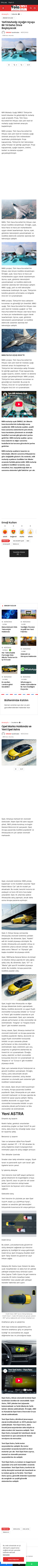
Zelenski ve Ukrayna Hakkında (28, 655)
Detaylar (6, 1555)
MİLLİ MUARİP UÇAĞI (18, 541)
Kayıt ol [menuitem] (11, 2)
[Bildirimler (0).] (34, 8)
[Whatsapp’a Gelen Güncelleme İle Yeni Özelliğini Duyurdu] (28, 669)
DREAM (8, 32)
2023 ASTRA (16, 1529)
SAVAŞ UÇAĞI (6, 544)
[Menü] (3, 8)
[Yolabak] (19, 8)
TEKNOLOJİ (16, 544)
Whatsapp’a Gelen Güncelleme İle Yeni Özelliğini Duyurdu (28, 685)
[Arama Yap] (31, 8)
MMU (28, 541)
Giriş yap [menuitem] (4, 2)
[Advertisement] (19, 89)
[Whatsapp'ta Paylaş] (31, 1564)
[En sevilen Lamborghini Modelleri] (9, 669)
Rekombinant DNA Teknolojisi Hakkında (9, 629)
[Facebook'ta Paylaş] (6, 1564)
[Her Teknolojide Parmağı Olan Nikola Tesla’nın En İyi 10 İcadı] (9, 641)
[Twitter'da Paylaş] (19, 1564)
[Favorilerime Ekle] (9, 65)
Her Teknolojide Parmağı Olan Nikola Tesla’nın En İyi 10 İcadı (9, 656)
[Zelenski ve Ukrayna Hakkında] (28, 641)
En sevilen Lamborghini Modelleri (7, 684)
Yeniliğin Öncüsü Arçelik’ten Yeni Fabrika (28, 629)
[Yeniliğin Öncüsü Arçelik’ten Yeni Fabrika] (28, 614)
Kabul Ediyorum (13, 1559)
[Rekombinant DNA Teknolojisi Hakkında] (9, 614)
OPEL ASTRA (26, 1529)
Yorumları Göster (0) (19, 553)
